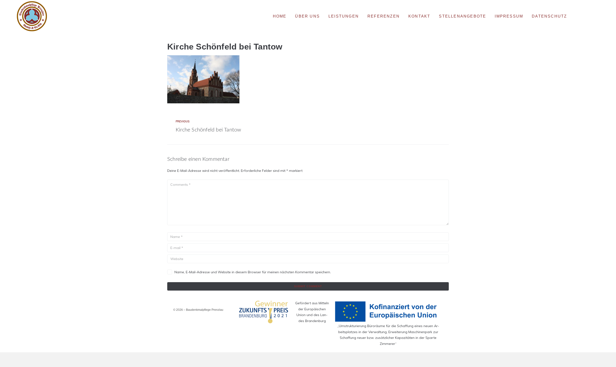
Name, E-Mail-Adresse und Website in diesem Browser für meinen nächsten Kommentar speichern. (252, 272)
